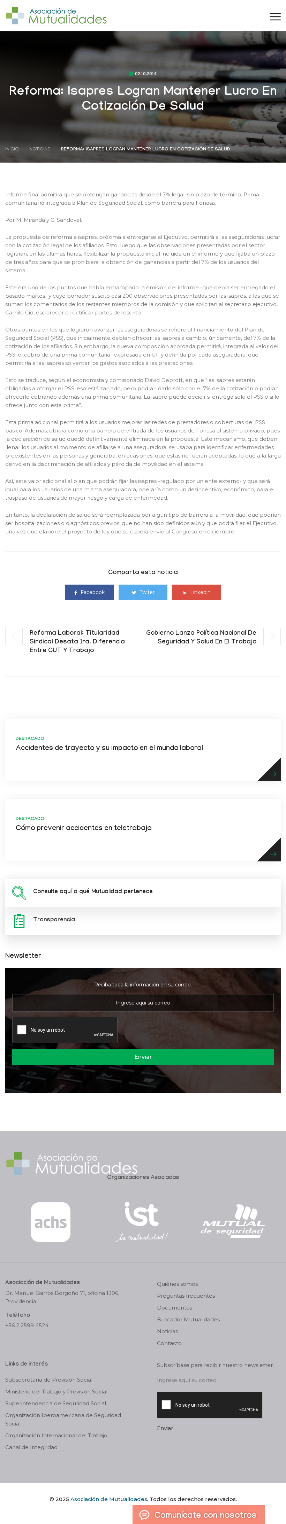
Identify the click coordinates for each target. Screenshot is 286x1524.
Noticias (40, 149)
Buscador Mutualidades (188, 1319)
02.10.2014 (146, 74)
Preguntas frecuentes (186, 1295)
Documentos (174, 1307)
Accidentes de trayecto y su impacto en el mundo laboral (109, 749)
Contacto (169, 1343)
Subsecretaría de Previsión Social (48, 1379)
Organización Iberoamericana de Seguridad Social (63, 1419)
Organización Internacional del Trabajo (56, 1435)
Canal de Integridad (31, 1447)
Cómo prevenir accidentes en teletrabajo (83, 829)
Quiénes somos (177, 1284)
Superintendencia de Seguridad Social (55, 1403)
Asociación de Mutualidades (108, 1499)
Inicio (12, 149)
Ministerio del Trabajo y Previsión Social (56, 1391)
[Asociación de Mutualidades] (56, 15)
